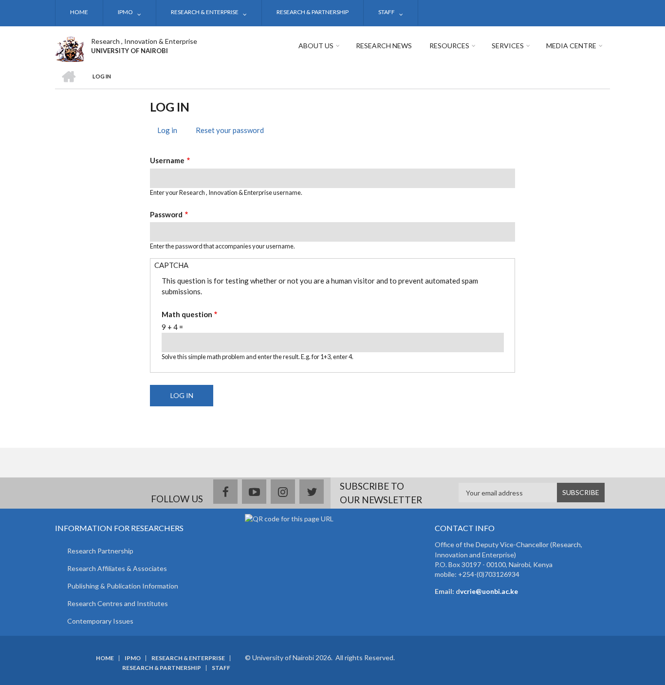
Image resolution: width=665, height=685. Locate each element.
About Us (315, 45)
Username (167, 160)
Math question (187, 314)
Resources (449, 45)
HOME (79, 12)
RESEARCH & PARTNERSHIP (313, 12)
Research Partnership (100, 551)
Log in (171, 131)
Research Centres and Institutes (117, 603)
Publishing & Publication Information (122, 586)
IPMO (125, 12)
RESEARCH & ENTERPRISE (205, 12)
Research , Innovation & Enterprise (144, 41)
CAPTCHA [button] (171, 265)
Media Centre (571, 45)
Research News (384, 45)
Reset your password (230, 130)
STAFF (386, 12)
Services (508, 45)
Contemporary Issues (100, 621)
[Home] (69, 47)
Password (166, 214)
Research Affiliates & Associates (117, 568)
